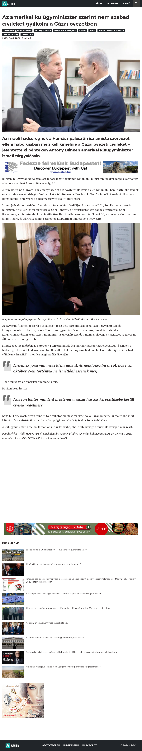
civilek (82, 30)
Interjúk (112, 3)
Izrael (92, 30)
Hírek (99, 3)
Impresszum (71, 745)
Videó (126, 3)
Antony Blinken (43, 30)
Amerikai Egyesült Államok (17, 30)
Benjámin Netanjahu (65, 30)
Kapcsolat (89, 745)
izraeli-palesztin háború (111, 30)
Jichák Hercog (10, 34)
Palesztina (27, 34)
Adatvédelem (51, 745)
